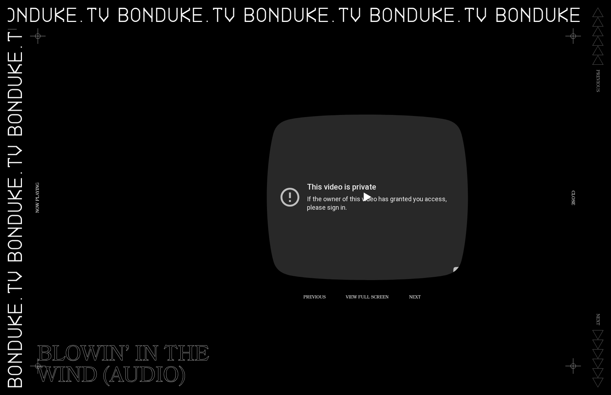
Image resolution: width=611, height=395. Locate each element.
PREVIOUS (314, 297)
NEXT (415, 297)
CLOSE (572, 197)
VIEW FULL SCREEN (367, 297)
